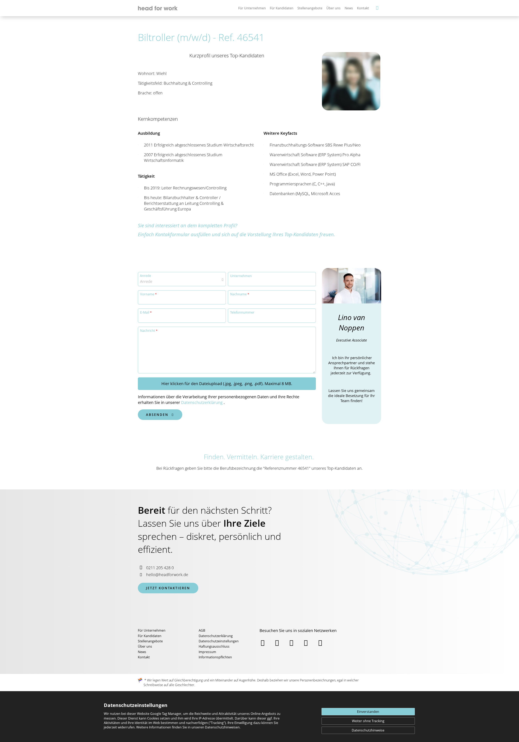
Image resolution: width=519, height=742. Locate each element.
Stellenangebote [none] (309, 8)
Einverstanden (368, 711)
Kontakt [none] (363, 8)
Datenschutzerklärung (202, 402)
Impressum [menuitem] (207, 652)
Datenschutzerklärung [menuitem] (216, 636)
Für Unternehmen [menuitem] (151, 630)
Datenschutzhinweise (368, 730)
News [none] (349, 8)
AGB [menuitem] (202, 630)
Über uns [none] (333, 8)
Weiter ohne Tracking (368, 721)
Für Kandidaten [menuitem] (149, 636)
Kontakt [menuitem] (144, 657)
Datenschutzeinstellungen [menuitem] (219, 641)
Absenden (160, 414)
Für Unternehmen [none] (252, 8)
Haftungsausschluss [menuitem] (214, 646)
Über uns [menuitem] (145, 646)
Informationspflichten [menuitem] (215, 657)
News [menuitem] (142, 652)
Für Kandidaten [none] (281, 8)
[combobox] (182, 279)
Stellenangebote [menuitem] (150, 641)
